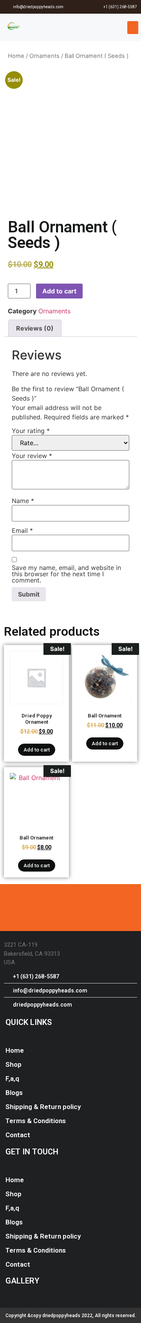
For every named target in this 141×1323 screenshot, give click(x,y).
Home (16, 55)
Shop (13, 1064)
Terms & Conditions (35, 1121)
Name (23, 501)
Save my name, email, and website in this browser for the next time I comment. (66, 573)
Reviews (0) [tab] (35, 328)
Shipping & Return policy (43, 1107)
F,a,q (12, 1078)
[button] (132, 27)
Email (22, 530)
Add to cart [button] (37, 750)
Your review (32, 456)
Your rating (31, 431)
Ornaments (44, 55)
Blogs (14, 1093)
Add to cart (59, 291)
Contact (17, 1135)
